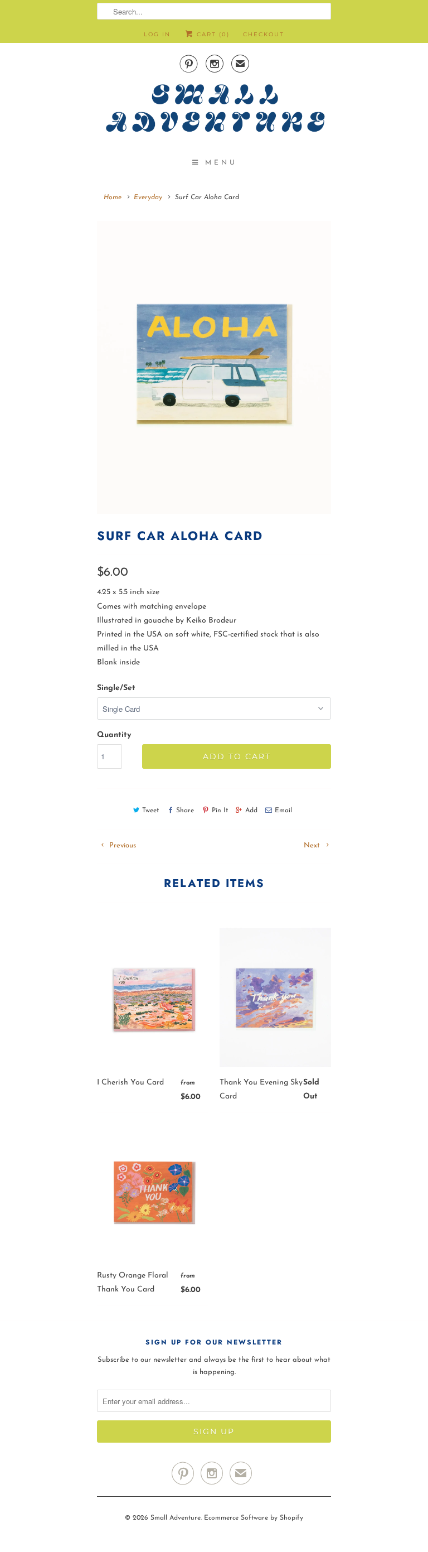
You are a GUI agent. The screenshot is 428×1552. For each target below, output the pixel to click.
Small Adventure (175, 1518)
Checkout (263, 34)
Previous (121, 845)
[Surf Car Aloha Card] (214, 367)
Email (283, 810)
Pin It (219, 810)
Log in (157, 34)
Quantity (114, 735)
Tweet (150, 810)
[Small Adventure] (214, 112)
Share (185, 810)
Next (313, 845)
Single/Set (116, 688)
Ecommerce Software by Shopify (253, 1518)
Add (251, 810)
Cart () (212, 34)
